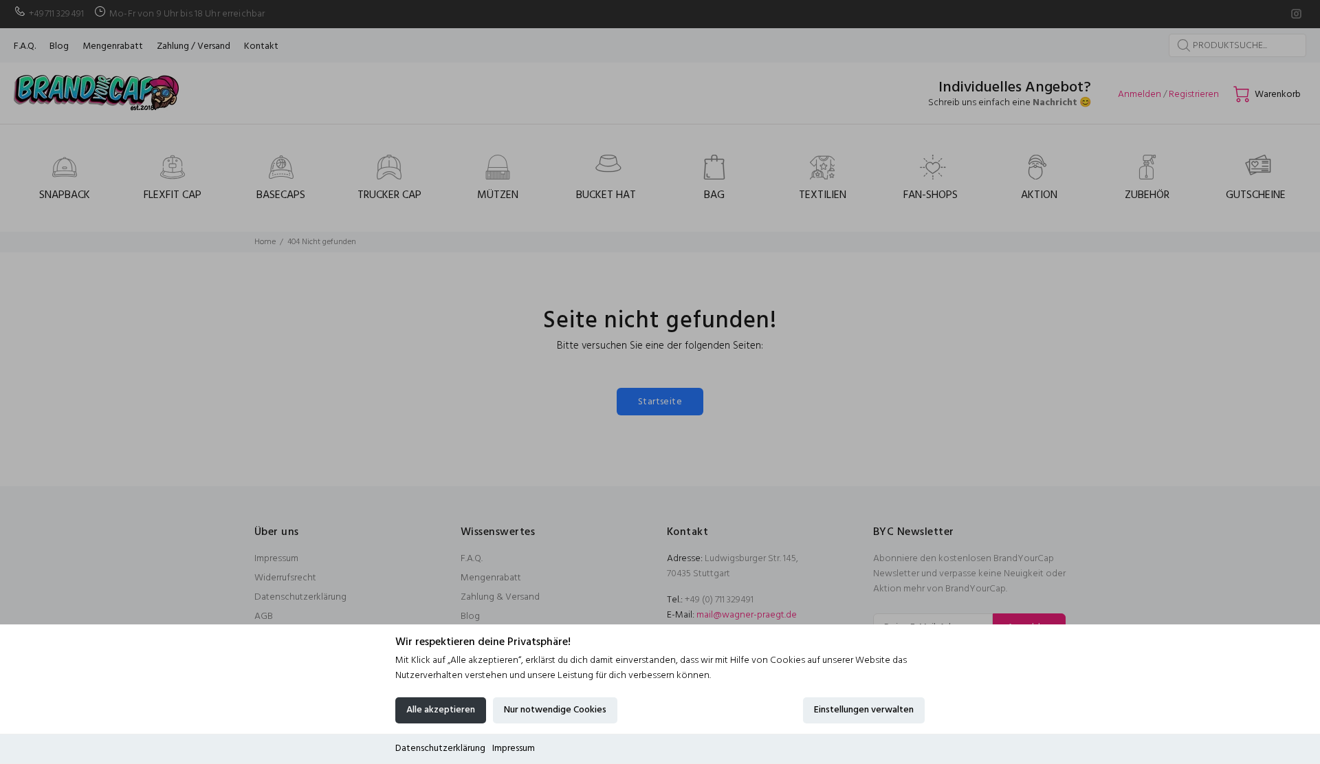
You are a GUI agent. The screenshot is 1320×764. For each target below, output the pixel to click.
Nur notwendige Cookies (555, 710)
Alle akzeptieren (440, 710)
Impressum (513, 748)
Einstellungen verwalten (864, 710)
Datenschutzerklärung (440, 748)
